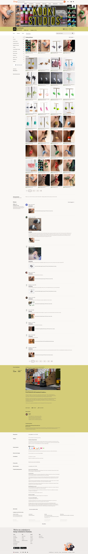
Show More (44, 523)
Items (14, 33)
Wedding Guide (55, 3)
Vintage (50, 3)
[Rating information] (17, 30)
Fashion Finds (44, 3)
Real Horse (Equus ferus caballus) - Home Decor (67, 515)
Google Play (23, 548)
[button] (65, 29)
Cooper (30, 297)
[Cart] (73, 2)
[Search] (64, 2)
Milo (29, 204)
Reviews (18, 33)
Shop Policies (28, 33)
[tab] (18, 37)
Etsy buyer (30, 347)
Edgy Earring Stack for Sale (48, 515)
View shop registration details (33, 509)
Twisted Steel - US (47, 517)
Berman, (30, 322)
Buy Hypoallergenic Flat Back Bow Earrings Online (51, 516)
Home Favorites (38, 3)
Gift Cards (61, 3)
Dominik (30, 217)
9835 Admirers (15, 70)
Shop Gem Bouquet (31, 515)
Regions (73, 552)
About (23, 33)
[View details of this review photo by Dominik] (35, 224)
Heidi (29, 246)
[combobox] (40, 2)
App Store (16, 548)
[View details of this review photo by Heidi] (35, 253)
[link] (27, 191)
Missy (29, 272)
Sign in (68, 1)
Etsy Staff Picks (31, 3)
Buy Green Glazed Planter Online (17, 515)
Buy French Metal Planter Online (17, 516)
